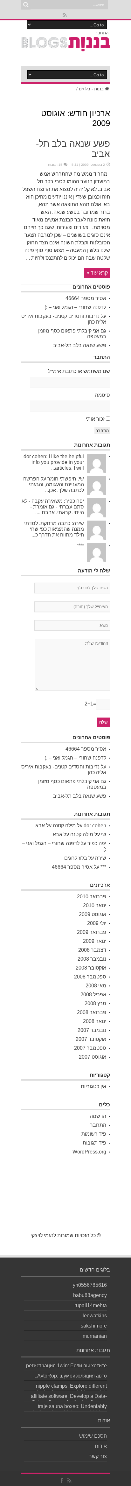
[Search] (26, 5)
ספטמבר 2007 (90, 1048)
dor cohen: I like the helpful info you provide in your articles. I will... (54, 462)
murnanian (95, 1336)
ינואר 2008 (94, 1021)
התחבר (101, 33)
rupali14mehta (90, 1305)
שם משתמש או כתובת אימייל (79, 371)
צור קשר (98, 1456)
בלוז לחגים (75, 858)
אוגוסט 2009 (92, 914)
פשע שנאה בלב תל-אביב (79, 345)
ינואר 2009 (94, 941)
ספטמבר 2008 (90, 976)
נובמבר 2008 (92, 959)
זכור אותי (95, 419)
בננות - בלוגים (91, 89)
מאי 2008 (96, 985)
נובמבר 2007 (92, 1030)
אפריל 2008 (93, 994)
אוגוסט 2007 (92, 1057)
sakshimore (94, 1325)
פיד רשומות (93, 1134)
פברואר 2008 (91, 1012)
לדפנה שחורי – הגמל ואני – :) (75, 307)
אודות (101, 1446)
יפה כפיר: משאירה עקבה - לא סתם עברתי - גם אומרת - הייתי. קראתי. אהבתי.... (53, 506)
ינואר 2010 (94, 905)
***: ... (78, 545)
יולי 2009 (96, 923)
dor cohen (95, 825)
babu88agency (90, 1295)
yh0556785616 (90, 1285)
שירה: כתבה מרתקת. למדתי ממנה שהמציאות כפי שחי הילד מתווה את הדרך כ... (54, 529)
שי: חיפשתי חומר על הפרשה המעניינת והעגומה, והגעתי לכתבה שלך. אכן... (53, 484)
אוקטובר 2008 (91, 968)
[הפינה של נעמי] (65, 47)
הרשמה (98, 1116)
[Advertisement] (65, 1199)
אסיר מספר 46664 (86, 298)
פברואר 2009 (91, 932)
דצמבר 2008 (92, 950)
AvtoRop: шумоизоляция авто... (70, 1375)
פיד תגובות (94, 1143)
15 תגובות (55, 164)
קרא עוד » (97, 273)
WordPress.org (89, 1151)
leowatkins (95, 1315)
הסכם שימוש (93, 1436)
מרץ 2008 (95, 1003)
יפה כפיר (96, 843)
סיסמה (102, 395)
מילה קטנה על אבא (55, 825)
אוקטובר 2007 (91, 1039)
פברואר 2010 (91, 896)
